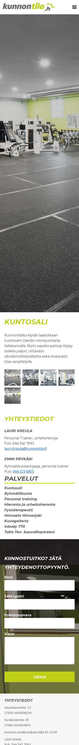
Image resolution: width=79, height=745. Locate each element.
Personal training (20, 499)
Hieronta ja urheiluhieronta (29, 504)
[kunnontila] (48, 377)
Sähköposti (14, 596)
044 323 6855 (23, 471)
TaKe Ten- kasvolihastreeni (29, 532)
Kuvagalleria (16, 521)
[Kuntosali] (12, 377)
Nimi (8, 577)
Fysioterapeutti (18, 510)
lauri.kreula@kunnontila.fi (25, 448)
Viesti (9, 634)
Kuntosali (13, 488)
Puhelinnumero (17, 615)
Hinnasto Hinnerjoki (22, 515)
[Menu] (72, 7)
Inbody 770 (14, 526)
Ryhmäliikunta (18, 493)
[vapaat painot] (30, 377)
